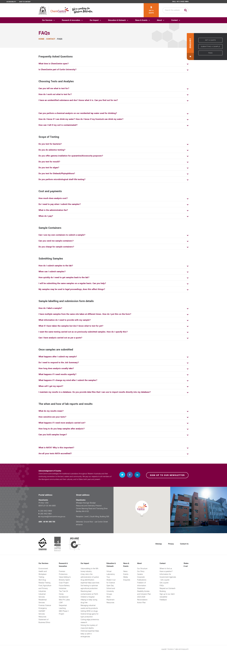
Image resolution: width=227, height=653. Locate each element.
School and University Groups (111, 591)
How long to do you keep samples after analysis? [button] (62, 428)
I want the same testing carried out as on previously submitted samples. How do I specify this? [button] (83, 331)
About (159, 20)
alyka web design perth (181, 649)
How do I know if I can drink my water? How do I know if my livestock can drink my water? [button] (81, 119)
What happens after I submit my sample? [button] (58, 356)
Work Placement (110, 598)
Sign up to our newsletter (167, 475)
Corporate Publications (141, 578)
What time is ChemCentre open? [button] (54, 63)
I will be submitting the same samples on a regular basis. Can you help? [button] (72, 283)
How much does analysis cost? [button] (53, 198)
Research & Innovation (71, 20)
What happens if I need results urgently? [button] (57, 374)
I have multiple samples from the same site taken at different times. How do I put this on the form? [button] (85, 314)
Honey (61, 594)
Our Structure (142, 568)
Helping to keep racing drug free (89, 601)
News (125, 571)
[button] (190, 46)
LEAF (61, 602)
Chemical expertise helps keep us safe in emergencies (90, 634)
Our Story (140, 571)
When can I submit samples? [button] (52, 271)
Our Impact (94, 20)
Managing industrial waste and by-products (89, 607)
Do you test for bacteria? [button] (50, 143)
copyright (164, 649)
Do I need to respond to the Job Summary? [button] (59, 362)
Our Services (47, 20)
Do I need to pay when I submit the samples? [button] (60, 204)
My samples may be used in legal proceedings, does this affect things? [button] (72, 289)
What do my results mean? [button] (51, 410)
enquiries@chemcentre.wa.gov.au (52, 516)
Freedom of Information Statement (141, 586)
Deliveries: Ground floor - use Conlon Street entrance (92, 523)
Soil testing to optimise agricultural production (89, 587)
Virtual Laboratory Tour (111, 574)
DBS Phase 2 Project (64, 612)
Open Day (110, 585)
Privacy (171, 544)
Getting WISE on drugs (89, 611)
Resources (42, 617)
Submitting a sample (210, 46)
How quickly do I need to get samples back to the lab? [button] (64, 277)
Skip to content (25, 1)
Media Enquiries (126, 578)
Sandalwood (63, 597)
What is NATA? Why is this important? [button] (56, 447)
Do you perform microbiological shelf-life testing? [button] (62, 179)
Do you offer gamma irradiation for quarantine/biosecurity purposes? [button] (71, 155)
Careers (140, 574)
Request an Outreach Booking (167, 590)
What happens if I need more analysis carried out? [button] (62, 422)
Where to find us (166, 568)
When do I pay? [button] (46, 216)
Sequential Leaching (63, 607)
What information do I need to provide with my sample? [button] (65, 320)
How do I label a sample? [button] (50, 308)
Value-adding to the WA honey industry (89, 570)
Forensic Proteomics (63, 572)
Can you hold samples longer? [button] (53, 434)
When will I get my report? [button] (51, 386)
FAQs (210, 53)
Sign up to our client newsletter (167, 595)
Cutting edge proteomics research (90, 621)
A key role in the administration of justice (90, 575)
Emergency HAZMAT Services (43, 611)
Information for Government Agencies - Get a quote (168, 577)
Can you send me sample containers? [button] (56, 240)
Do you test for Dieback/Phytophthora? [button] (57, 173)
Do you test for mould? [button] (49, 161)
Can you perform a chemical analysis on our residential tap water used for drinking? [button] (78, 113)
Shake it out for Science (111, 581)
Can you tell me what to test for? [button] (54, 88)
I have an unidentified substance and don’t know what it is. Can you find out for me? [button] (78, 100)
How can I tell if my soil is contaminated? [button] (58, 125)
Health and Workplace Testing (43, 574)
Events (125, 574)
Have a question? (166, 571)
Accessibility (11, 1)
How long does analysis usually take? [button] (56, 368)
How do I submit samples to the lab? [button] (56, 265)
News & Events (141, 20)
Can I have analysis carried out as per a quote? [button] (60, 337)
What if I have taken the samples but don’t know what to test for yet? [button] (71, 325)
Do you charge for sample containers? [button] (56, 246)
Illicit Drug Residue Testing (44, 581)
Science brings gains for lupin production (89, 615)
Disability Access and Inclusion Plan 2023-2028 (144, 594)
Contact (174, 20)
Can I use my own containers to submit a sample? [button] (62, 234)
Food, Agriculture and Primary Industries (45, 588)
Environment (43, 568)
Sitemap (158, 544)
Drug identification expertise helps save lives (90, 581)
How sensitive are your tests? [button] (52, 416)
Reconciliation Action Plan (142, 601)
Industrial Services (42, 595)
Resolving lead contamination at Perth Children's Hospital (89, 594)
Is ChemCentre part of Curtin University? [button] (57, 69)
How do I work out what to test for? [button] (55, 94)
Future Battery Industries (64, 587)
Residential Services (43, 601)
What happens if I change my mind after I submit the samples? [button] (68, 380)
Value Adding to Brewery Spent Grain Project (65, 580)
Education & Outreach (117, 20)
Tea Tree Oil (63, 591)
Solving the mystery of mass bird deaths (89, 626)
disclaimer (171, 649)
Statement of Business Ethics (44, 621)
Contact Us (184, 544)
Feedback (163, 600)
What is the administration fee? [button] (53, 210)
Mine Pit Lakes (64, 600)
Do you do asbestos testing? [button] (52, 149)
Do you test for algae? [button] (49, 167)
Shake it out (186, 564)
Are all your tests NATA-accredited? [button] (55, 453)
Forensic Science (45, 605)
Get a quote (151, 11)
